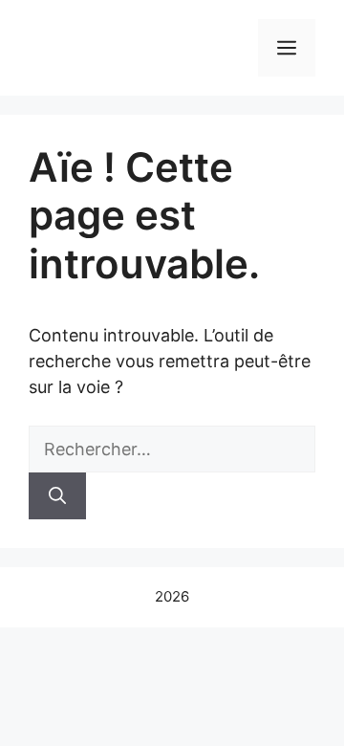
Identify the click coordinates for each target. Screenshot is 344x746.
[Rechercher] (57, 495)
